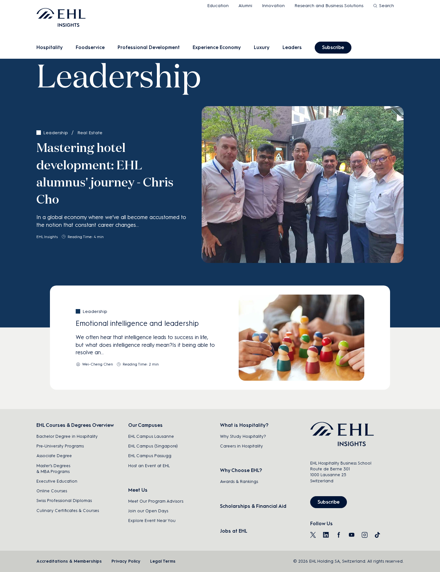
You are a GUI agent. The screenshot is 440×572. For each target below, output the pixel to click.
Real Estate (89, 132)
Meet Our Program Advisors (155, 501)
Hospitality (49, 47)
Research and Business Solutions (328, 5)
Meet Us (138, 490)
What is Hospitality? (244, 425)
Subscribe (333, 47)
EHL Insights (47, 237)
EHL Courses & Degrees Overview (75, 425)
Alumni (245, 5)
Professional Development (149, 47)
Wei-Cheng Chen (97, 364)
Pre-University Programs (60, 446)
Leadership (55, 132)
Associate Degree (54, 455)
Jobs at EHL (233, 531)
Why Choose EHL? (241, 470)
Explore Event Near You (152, 520)
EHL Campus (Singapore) (153, 446)
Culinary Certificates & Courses (67, 510)
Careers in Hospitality (241, 446)
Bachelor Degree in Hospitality (67, 436)
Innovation (273, 5)
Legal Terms (163, 561)
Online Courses (51, 490)
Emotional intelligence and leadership (137, 323)
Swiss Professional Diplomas (64, 500)
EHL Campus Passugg (149, 455)
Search (386, 5)
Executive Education (56, 481)
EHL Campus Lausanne (151, 436)
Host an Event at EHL (149, 465)
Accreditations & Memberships (69, 561)
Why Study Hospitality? (243, 436)
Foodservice (90, 47)
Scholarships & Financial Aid (253, 506)
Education (218, 5)
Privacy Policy (125, 561)
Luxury (262, 47)
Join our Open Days (148, 510)
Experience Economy (217, 47)
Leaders (292, 47)
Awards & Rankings (239, 481)
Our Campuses (145, 425)
